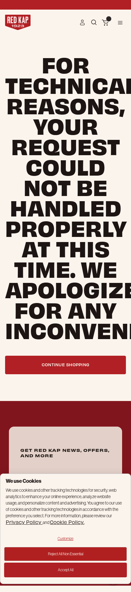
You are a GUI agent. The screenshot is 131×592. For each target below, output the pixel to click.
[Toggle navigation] (120, 22)
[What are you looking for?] (94, 22)
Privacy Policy (24, 522)
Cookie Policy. (67, 522)
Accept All (65, 569)
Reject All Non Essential (65, 553)
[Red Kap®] (18, 22)
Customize (65, 538)
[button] (82, 22)
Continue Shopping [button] (65, 364)
